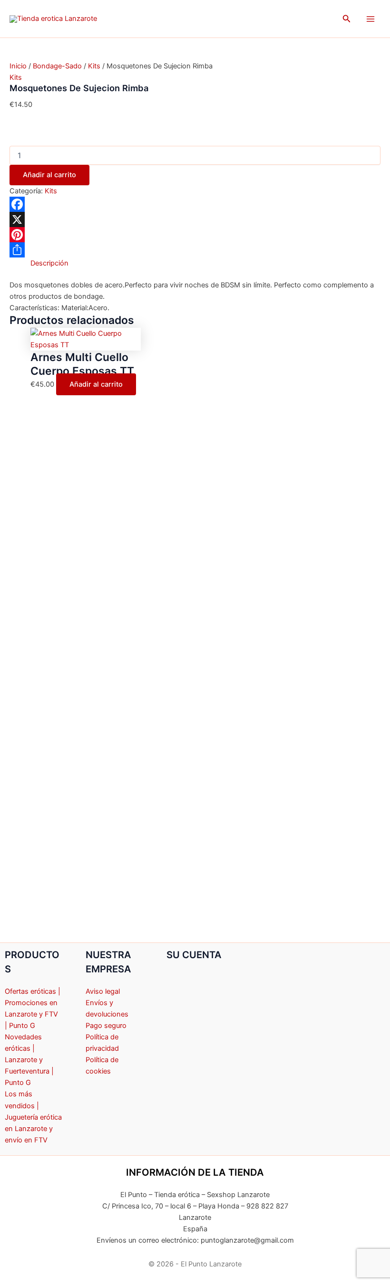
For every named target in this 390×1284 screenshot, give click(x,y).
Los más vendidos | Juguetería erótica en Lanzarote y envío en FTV (33, 1117)
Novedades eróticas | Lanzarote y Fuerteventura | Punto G (29, 1060)
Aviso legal (103, 991)
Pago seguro (106, 1025)
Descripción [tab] (49, 263)
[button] (346, 19)
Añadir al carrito (49, 175)
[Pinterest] (195, 234)
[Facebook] (195, 204)
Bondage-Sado (57, 66)
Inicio (18, 66)
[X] (195, 219)
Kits (94, 66)
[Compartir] (195, 249)
